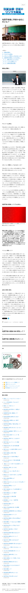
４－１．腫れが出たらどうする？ (10, 59)
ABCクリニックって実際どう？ (12, 382)
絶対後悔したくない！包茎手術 (10, 500)
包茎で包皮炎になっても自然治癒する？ (12, 489)
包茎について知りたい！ (9, 405)
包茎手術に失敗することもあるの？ (11, 438)
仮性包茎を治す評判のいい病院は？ (11, 409)
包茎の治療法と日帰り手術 (9, 453)
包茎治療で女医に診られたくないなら (12, 427)
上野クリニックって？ (10, 384)
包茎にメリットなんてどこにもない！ (12, 398)
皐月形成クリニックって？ (11, 387)
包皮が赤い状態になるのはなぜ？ (11, 540)
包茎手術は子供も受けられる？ (10, 576)
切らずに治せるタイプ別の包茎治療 (11, 460)
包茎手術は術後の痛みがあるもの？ (11, 532)
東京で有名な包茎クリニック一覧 (11, 434)
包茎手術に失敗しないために (10, 467)
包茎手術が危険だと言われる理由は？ (12, 518)
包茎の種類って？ (7, 569)
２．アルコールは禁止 (7, 54)
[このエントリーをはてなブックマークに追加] (8, 318)
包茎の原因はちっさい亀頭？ (10, 492)
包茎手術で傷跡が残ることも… (10, 554)
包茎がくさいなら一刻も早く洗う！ (11, 471)
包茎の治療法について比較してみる (11, 558)
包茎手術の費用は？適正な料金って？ (12, 424)
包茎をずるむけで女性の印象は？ (11, 456)
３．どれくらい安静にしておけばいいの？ (12, 56)
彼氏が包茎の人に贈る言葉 (9, 496)
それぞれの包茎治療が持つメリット (11, 550)
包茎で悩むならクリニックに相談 (11, 442)
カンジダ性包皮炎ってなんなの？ (11, 402)
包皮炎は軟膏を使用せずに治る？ (11, 416)
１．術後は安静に (6, 52)
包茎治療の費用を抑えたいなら (10, 572)
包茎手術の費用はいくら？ (9, 485)
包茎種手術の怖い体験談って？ (10, 413)
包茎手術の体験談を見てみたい (10, 561)
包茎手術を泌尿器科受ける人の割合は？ (12, 511)
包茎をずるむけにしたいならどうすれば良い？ (14, 482)
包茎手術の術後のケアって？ (10, 514)
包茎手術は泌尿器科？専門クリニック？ (12, 431)
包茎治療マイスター (8, 322)
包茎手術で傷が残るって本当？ (10, 529)
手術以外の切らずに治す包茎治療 (11, 445)
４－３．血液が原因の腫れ (9, 63)
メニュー (23, 4)
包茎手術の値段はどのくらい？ (10, 536)
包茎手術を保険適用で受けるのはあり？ (12, 543)
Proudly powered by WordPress (12, 590)
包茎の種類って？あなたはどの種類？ (12, 521)
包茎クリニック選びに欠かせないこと (12, 547)
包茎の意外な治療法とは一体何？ (11, 420)
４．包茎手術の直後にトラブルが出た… (11, 57)
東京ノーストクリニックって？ (12, 386)
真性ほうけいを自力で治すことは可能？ (12, 474)
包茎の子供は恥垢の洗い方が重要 (11, 507)
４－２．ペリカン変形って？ (9, 61)
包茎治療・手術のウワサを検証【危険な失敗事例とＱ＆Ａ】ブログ (13, 584)
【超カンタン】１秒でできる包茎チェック (13, 463)
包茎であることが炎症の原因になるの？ (12, 449)
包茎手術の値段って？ (8, 503)
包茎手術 (21, 322)
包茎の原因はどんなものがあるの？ (11, 565)
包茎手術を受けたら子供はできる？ (11, 525)
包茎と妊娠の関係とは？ (9, 478)
